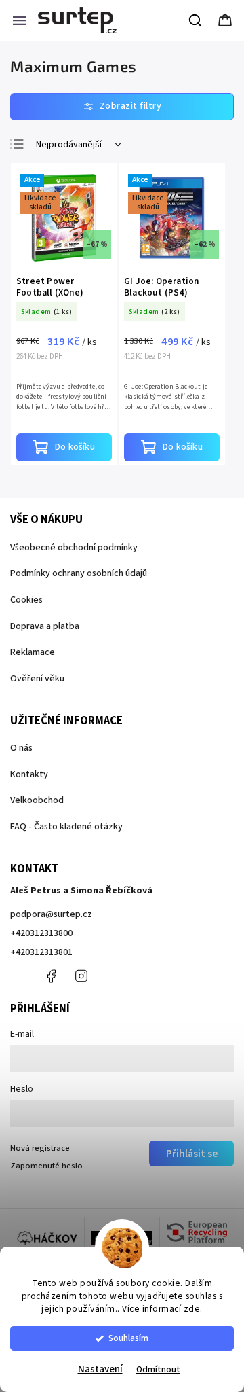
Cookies (26, 600)
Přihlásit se (192, 1153)
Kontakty (29, 774)
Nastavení (100, 1369)
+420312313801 (41, 952)
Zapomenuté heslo (46, 1166)
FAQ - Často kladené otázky (66, 827)
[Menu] (19, 20)
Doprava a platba (44, 626)
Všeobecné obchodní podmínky (74, 547)
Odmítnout (158, 1369)
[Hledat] (196, 20)
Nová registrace (40, 1148)
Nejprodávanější (69, 144)
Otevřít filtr (122, 106)
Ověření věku (37, 678)
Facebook (51, 976)
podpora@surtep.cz (51, 914)
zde (192, 1308)
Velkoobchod (37, 800)
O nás (21, 748)
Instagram (81, 976)
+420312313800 (41, 933)
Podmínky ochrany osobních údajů (78, 573)
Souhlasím (128, 1338)
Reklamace (32, 652)
